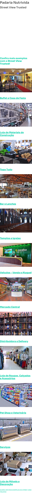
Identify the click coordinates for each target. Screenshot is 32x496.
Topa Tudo (6, 169)
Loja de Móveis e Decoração (10, 483)
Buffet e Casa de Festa (13, 98)
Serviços (5, 447)
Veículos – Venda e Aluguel (16, 272)
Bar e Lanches (8, 204)
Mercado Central (10, 307)
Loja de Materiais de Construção (12, 134)
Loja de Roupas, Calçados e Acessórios (15, 377)
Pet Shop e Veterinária (13, 412)
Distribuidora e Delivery (14, 341)
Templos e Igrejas (10, 238)
